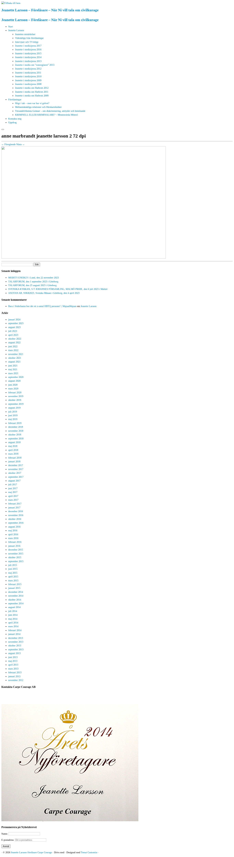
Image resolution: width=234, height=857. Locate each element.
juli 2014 (12, 611)
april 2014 (13, 622)
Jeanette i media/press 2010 (28, 76)
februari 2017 (14, 503)
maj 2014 (12, 619)
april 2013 (13, 665)
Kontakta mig (14, 118)
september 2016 (15, 523)
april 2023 (13, 335)
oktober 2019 (14, 400)
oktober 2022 (14, 338)
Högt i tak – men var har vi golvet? (32, 103)
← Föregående (8, 144)
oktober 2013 (14, 645)
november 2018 (15, 431)
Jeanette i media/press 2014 (28, 57)
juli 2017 (12, 484)
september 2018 (15, 438)
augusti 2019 (14, 407)
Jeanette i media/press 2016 (28, 49)
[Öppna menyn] (2, 129)
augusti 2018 (14, 442)
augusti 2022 (14, 342)
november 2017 (15, 469)
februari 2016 (14, 542)
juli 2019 (12, 411)
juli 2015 (12, 565)
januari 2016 (14, 546)
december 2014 (15, 592)
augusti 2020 (14, 381)
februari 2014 (14, 630)
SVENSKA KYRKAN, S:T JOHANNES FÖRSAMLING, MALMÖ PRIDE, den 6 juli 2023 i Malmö (57, 289)
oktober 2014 (14, 599)
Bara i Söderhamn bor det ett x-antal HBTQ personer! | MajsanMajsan (42, 306)
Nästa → (20, 144)
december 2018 (15, 427)
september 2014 (15, 603)
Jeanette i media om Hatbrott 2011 (31, 92)
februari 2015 (14, 584)
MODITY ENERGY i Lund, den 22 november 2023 (33, 277)
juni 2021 (12, 365)
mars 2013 (13, 668)
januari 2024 (14, 319)
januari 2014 (14, 634)
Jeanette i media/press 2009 (28, 80)
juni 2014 (12, 615)
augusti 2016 (14, 527)
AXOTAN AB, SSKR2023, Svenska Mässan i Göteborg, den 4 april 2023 (43, 293)
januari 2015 (14, 588)
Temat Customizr (89, 852)
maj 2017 (12, 492)
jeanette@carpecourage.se (120, 699)
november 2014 (15, 596)
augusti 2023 (14, 327)
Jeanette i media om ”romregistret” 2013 (34, 65)
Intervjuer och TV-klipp (26, 42)
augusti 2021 (14, 361)
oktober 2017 (14, 473)
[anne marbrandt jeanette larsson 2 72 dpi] (83, 258)
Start (10, 26)
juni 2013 (12, 657)
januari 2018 (14, 461)
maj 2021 (12, 369)
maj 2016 (12, 530)
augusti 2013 (14, 653)
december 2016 (15, 511)
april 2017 (13, 496)
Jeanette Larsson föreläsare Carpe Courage (32, 852)
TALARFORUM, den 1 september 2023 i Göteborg (33, 281)
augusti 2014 (14, 607)
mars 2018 (13, 454)
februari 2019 (14, 423)
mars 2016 (13, 538)
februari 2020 (14, 392)
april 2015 (13, 576)
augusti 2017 (14, 480)
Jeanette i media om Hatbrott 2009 (31, 95)
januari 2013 (14, 676)
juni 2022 (12, 346)
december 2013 (15, 638)
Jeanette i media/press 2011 (28, 72)
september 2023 (15, 323)
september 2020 (15, 377)
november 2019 (15, 396)
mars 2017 (13, 500)
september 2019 (15, 404)
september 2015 (15, 561)
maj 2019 (12, 419)
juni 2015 (12, 569)
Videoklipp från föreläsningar (29, 38)
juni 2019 (12, 415)
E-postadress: (8, 840)
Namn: (5, 834)
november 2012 (15, 680)
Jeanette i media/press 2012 (28, 68)
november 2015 (15, 553)
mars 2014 (13, 626)
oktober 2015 (14, 557)
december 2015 (15, 549)
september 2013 (15, 649)
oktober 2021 (14, 358)
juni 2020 (12, 385)
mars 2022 (13, 350)
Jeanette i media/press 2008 (28, 84)
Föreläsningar (14, 99)
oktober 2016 (14, 519)
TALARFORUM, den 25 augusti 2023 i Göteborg (32, 285)
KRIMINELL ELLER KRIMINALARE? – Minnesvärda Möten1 (46, 115)
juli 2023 (12, 331)
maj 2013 (12, 661)
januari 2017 (14, 507)
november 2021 (15, 354)
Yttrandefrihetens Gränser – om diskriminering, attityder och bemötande (50, 111)
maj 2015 (12, 573)
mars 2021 (13, 373)
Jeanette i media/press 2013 (28, 61)
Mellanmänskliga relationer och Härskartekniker (38, 107)
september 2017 (15, 477)
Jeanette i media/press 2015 (28, 53)
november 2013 (15, 642)
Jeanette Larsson (16, 30)
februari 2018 (14, 457)
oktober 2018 (14, 434)
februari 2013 (14, 672)
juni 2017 (12, 488)
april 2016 (13, 534)
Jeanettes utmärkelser (25, 34)
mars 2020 (13, 388)
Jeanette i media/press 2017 (28, 46)
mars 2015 (13, 580)
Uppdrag (12, 122)
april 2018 (13, 450)
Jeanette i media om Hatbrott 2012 (31, 88)
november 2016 (15, 515)
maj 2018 (12, 446)
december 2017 (15, 465)
